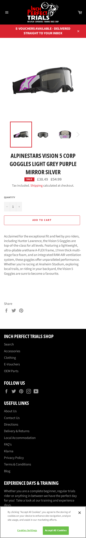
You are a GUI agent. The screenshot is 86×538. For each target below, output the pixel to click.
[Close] (79, 512)
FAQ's (8, 444)
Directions (11, 424)
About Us (10, 411)
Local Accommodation (20, 438)
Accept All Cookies (55, 530)
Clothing (10, 357)
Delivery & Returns (16, 431)
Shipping (36, 185)
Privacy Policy (14, 457)
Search (9, 344)
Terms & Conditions (17, 464)
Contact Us (12, 418)
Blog (7, 471)
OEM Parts (11, 371)
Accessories (12, 351)
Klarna (8, 451)
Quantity (9, 197)
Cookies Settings (27, 530)
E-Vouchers (12, 364)
